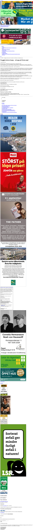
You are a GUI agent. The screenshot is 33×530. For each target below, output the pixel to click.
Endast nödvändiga (3, 528)
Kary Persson (5, 505)
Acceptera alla (2, 529)
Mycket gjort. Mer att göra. (6, 109)
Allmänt (3, 47)
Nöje (12, 47)
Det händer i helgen (4, 108)
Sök (1, 521)
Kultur (7, 47)
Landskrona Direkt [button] (4, 53)
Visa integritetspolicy (3, 527)
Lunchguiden (4, 51)
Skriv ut (3, 101)
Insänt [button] (3, 48)
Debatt (3, 49)
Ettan (2, 46)
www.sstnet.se (2, 512)
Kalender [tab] (3, 103)
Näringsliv (9, 47)
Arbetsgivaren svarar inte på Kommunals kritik (9, 112)
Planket (5, 49)
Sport (15, 47)
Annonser (1, 0)
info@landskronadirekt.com (4, 501)
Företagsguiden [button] (4, 50)
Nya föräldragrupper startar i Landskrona (7, 107)
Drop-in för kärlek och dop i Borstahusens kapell (8, 110)
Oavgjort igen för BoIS (5, 106)
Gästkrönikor (8, 49)
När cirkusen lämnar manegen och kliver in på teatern (9, 105)
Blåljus (5, 47)
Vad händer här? (4, 111)
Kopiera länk (4, 100)
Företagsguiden (2, 381)
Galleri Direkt (4, 52)
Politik (14, 47)
